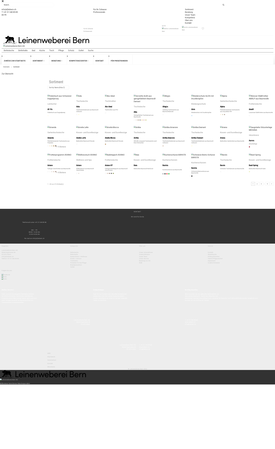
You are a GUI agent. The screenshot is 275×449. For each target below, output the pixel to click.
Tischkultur (74, 261)
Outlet (72, 267)
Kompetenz (190, 17)
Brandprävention (76, 265)
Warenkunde (212, 254)
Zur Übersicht (7, 74)
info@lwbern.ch (190, 324)
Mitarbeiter (51, 367)
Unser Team (190, 15)
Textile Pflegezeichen (215, 258)
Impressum (212, 261)
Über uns (189, 20)
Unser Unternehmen (146, 252)
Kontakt (188, 23)
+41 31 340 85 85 (40, 222)
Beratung (189, 12)
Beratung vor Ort (144, 261)
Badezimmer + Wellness (78, 256)
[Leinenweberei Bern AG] (137, 44)
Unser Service (144, 258)
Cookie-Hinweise (214, 263)
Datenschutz (51, 360)
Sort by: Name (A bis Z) (57, 87)
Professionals (99, 12)
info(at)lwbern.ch (9, 9)
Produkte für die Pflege (78, 263)
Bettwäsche (74, 252)
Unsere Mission (144, 254)
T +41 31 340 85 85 (10, 12)
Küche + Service (75, 258)
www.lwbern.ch (190, 322)
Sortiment (189, 9)
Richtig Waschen (214, 256)
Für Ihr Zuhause (100, 9)
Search (225, 5)
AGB (140, 263)
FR (5, 15)
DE (3, 15)
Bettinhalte (74, 254)
